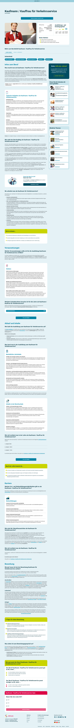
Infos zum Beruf (9, 59)
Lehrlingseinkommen (42, 439)
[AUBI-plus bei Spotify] (65, 717)
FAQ (27, 721)
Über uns (28, 716)
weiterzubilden (7, 492)
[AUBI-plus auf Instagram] (56, 717)
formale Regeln (15, 576)
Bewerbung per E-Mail (32, 599)
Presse (57, 726)
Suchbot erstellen (59, 75)
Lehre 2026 (36, 1)
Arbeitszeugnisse (17, 607)
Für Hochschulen (41, 718)
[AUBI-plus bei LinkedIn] (62, 717)
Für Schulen (40, 720)
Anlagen (10, 603)
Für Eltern (39, 721)
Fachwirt (40, 542)
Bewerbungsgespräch (32, 647)
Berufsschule (22, 330)
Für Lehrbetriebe (41, 716)
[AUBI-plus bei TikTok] (63, 717)
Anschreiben (8, 581)
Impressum (40, 726)
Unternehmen (39, 582)
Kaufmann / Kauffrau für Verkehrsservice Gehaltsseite (34, 453)
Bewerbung (48, 59)
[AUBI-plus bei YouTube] (60, 717)
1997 (8, 699)
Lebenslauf (43, 595)
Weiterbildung (33, 542)
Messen (63, 726)
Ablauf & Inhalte (31, 59)
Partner (28, 720)
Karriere (41, 59)
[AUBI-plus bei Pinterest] (58, 717)
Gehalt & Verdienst (18, 52)
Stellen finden (26, 317)
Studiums (13, 543)
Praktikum (27, 585)
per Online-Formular (42, 599)
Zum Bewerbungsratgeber (26, 613)
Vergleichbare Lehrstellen (37, 18)
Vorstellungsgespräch (21, 574)
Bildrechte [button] (53, 726)
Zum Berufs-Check (35, 184)
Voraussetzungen (20, 59)
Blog (60, 726)
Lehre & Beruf (9, 52)
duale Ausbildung (9, 329)
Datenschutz (48, 726)
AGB (44, 726)
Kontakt (67, 726)
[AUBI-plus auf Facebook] (55, 717)
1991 (8, 702)
